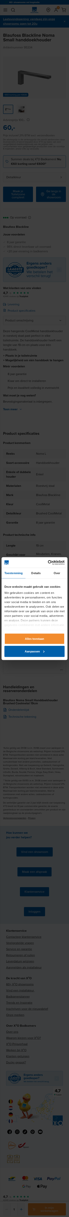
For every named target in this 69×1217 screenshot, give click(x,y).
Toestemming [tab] (13, 573)
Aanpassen (32, 651)
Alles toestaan (34, 638)
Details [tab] (36, 573)
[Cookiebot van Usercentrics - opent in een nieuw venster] (49, 562)
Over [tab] (57, 573)
